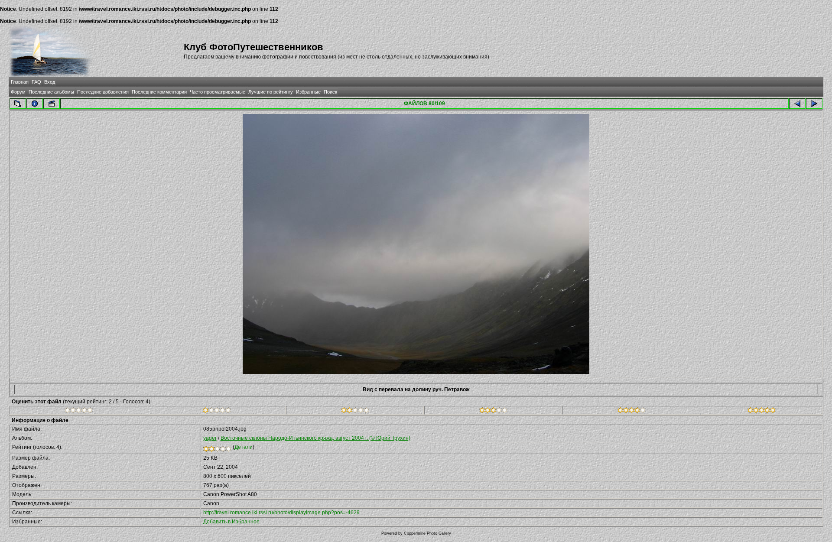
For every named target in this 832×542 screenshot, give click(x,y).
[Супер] (762, 412)
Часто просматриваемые (217, 91)
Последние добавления (103, 91)
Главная (20, 81)
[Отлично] (632, 412)
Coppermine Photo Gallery (427, 533)
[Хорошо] (493, 412)
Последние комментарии (159, 91)
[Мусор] (79, 412)
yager (210, 438)
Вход (49, 81)
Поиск (330, 91)
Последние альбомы (51, 91)
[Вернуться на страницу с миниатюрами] (18, 103)
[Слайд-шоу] (51, 103)
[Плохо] (217, 412)
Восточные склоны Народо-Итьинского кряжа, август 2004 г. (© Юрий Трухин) (315, 438)
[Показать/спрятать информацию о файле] (34, 103)
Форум (18, 91)
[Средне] (355, 412)
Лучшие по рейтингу (270, 91)
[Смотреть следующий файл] (814, 103)
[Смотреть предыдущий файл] (797, 103)
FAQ (36, 81)
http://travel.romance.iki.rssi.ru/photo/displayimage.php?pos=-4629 (281, 513)
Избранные (308, 91)
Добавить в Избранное (231, 522)
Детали (243, 447)
